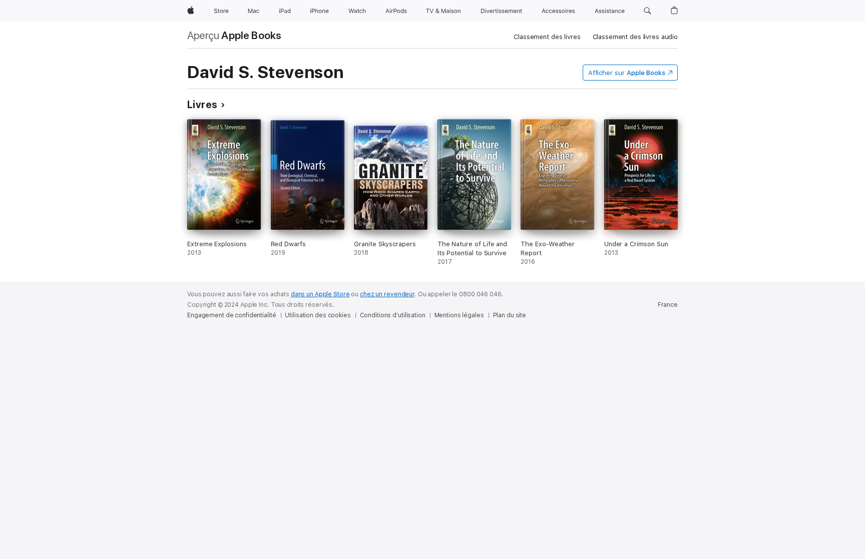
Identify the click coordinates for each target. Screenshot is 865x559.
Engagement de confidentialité (231, 315)
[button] (647, 11)
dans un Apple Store (320, 294)
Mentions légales (459, 315)
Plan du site (510, 315)
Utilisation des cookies (317, 315)
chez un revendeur (387, 294)
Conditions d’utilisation (392, 315)
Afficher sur (626, 73)
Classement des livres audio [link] (635, 37)
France (668, 304)
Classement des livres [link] (547, 37)
